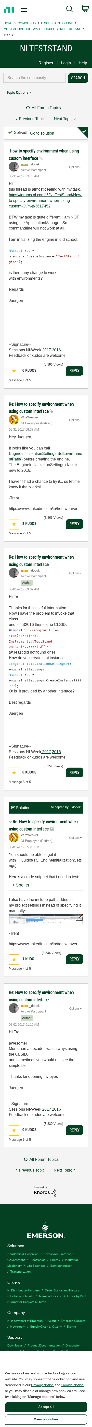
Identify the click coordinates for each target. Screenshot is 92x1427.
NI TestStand (70, 28)
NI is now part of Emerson (25, 1320)
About (52, 1320)
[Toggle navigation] (24, 10)
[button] (14, 371)
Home (8, 23)
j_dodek (75, 807)
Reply (74, 370)
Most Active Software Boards (29, 28)
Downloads (15, 1345)
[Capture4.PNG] (46, 918)
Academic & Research (23, 1253)
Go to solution (42, 133)
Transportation (20, 1271)
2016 (56, 350)
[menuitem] (69, 10)
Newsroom (17, 1326)
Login (66, 63)
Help (83, 63)
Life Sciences (36, 1265)
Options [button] (74, 167)
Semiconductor (61, 1265)
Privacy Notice (42, 1384)
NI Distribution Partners (23, 1290)
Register (46, 63)
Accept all (45, 1407)
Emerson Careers (73, 1320)
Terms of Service (50, 1295)
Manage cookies (46, 1419)
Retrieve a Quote (22, 1295)
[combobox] (34, 78)
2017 (46, 350)
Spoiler (22, 885)
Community (27, 23)
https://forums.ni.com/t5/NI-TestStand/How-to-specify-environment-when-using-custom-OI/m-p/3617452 (45, 200)
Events (71, 1326)
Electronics (37, 1259)
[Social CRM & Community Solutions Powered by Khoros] (45, 1191)
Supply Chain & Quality (46, 1326)
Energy (55, 1259)
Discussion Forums (57, 23)
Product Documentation (44, 1345)
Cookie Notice (72, 1384)
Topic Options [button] (17, 92)
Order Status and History (62, 1290)
